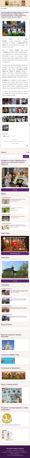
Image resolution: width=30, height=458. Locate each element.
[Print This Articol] (27, 146)
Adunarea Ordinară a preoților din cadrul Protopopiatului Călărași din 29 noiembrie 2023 (18, 299)
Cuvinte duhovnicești (6, 197)
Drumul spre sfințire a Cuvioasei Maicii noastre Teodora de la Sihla (18, 200)
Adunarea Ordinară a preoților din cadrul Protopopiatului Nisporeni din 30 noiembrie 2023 (18, 317)
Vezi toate (15, 189)
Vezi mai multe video (15, 253)
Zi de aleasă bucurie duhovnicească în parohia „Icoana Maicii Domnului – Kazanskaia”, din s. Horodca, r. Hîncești (19, 291)
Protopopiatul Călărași (6, 297)
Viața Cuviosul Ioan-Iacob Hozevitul (17, 216)
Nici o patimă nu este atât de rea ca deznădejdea (17, 208)
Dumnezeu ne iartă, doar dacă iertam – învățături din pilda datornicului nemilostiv (18, 225)
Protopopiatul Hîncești (6, 288)
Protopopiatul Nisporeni (7, 314)
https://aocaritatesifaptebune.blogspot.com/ (11, 424)
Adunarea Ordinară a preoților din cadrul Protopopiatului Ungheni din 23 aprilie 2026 (18, 308)
